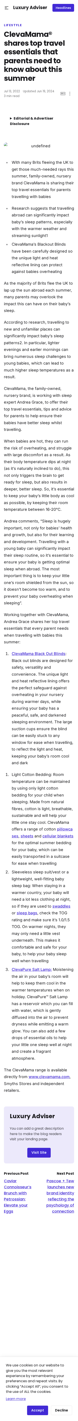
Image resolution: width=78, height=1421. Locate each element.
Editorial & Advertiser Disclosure (31, 121)
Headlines (63, 8)
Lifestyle (13, 25)
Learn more (16, 1398)
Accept (37, 1410)
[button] (6, 8)
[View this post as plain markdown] (62, 93)
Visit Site (39, 1152)
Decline (61, 1410)
